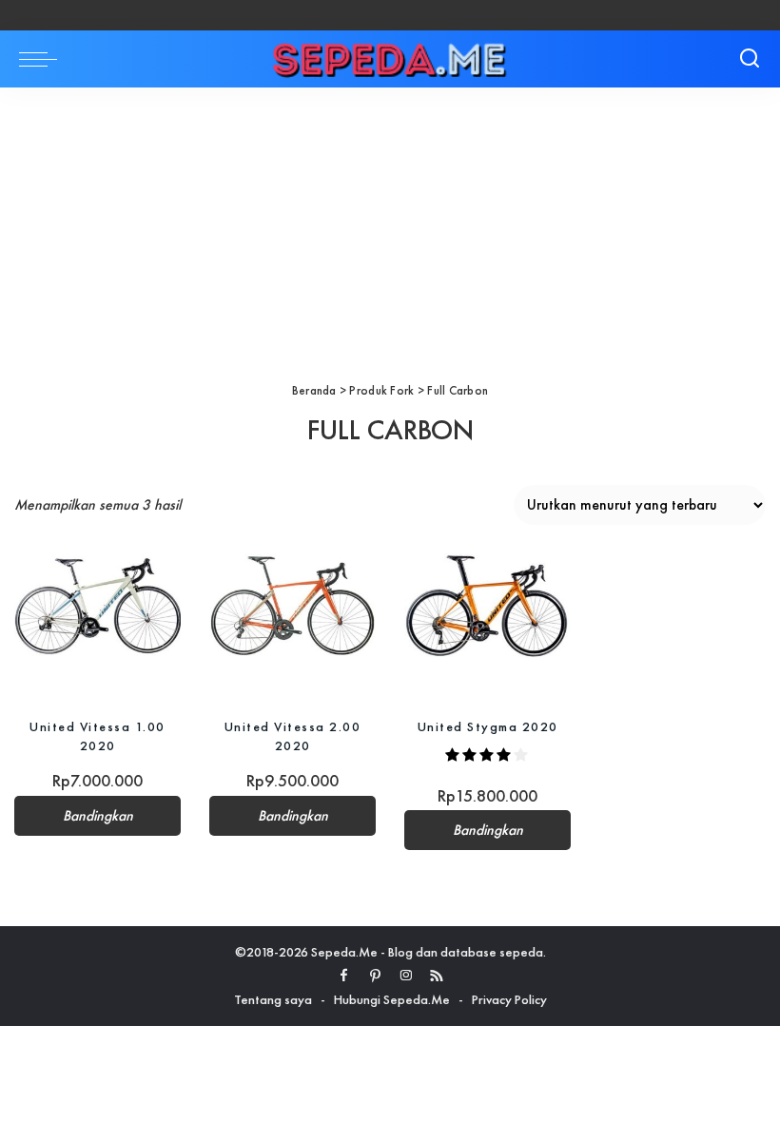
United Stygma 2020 (488, 726)
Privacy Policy (509, 999)
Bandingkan (98, 815)
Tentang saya (273, 999)
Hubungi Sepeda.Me (392, 999)
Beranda (314, 390)
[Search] (749, 58)
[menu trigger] (43, 58)
